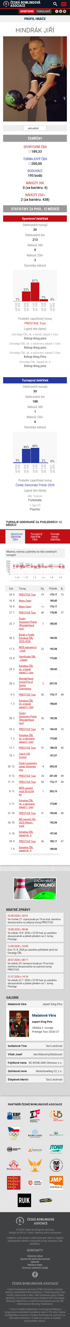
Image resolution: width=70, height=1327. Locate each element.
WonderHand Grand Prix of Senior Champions (26, 683)
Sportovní (27, 11)
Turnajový (43, 11)
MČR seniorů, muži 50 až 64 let (26, 791)
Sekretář (35, 1261)
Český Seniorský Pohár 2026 (35, 485)
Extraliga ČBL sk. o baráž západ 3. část (26, 669)
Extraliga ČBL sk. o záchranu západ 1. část (27, 804)
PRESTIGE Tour (35, 323)
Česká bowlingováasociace (40, 1221)
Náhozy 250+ (35, 194)
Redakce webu (35, 1264)
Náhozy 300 (35, 182)
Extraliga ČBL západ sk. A (26, 833)
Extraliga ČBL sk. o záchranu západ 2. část (27, 738)
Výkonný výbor (35, 1255)
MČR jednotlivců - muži (28, 649)
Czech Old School (24, 755)
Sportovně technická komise (35, 1258)
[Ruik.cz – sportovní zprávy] (24, 1200)
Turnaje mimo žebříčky (55, 536)
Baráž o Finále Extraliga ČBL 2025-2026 (26, 638)
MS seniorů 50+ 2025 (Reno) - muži (27, 822)
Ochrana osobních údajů (35, 1267)
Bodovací (35, 170)
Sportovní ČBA (35, 146)
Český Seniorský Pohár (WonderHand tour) (28, 623)
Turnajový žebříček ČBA (36, 536)
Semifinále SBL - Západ (27, 658)
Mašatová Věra (44, 1015)
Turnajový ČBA (35, 158)
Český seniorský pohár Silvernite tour (28, 766)
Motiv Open (25, 600)
